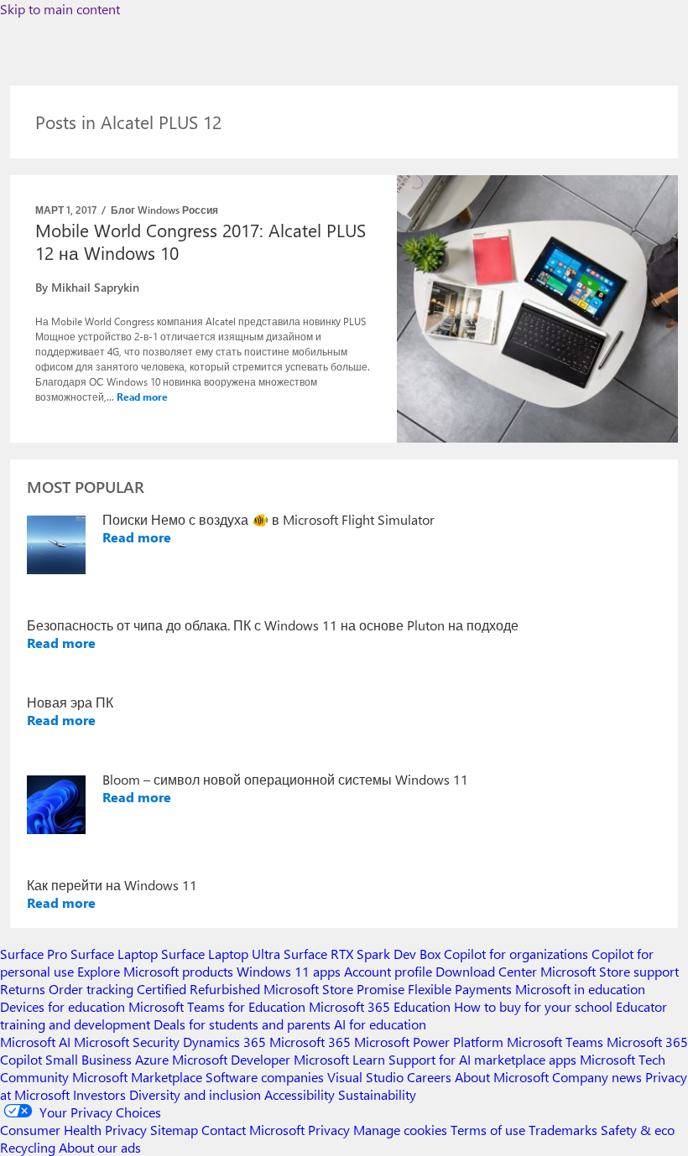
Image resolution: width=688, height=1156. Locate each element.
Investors (99, 1094)
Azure (152, 1059)
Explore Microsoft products (155, 971)
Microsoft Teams (555, 1041)
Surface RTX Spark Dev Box (362, 953)
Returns (22, 989)
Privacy (330, 1129)
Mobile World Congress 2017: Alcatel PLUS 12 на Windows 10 (200, 241)
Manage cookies (400, 1129)
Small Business (88, 1059)
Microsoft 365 (310, 1041)
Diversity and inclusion (195, 1094)
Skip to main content (60, 9)
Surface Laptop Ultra (220, 953)
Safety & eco (638, 1129)
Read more (142, 396)
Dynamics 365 (224, 1041)
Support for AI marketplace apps (482, 1059)
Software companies (265, 1077)
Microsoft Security (127, 1041)
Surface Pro (33, 953)
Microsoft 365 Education (380, 1006)
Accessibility (299, 1094)
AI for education (380, 1024)
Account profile (388, 971)
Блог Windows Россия (164, 209)
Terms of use (488, 1129)
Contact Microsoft (253, 1129)
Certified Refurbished (198, 989)
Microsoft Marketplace (137, 1077)
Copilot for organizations (516, 953)
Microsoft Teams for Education (216, 1006)
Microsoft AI (35, 1041)
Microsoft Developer (231, 1059)
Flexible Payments (460, 989)
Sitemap (174, 1129)
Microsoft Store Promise (333, 989)
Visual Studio (365, 1077)
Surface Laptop (114, 953)
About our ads (100, 1147)
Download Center (486, 971)
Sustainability (377, 1094)
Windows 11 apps (289, 971)
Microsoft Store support (609, 971)
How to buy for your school (533, 1006)
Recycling (27, 1147)
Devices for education (62, 1006)
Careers (429, 1077)
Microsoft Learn (339, 1059)
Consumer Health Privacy (73, 1129)
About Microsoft (502, 1077)
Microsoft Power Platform (428, 1041)
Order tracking (91, 989)
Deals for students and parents (242, 1024)
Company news (597, 1077)
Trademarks (563, 1129)
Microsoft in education (580, 989)
